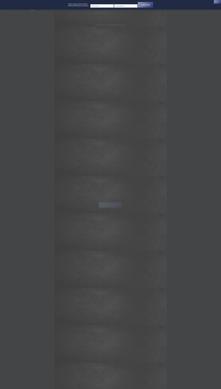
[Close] (217, 2)
